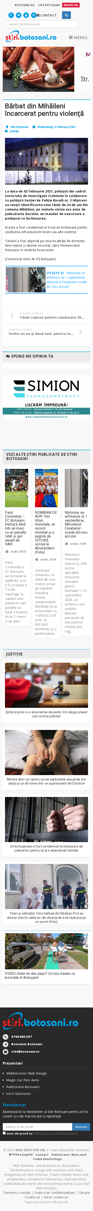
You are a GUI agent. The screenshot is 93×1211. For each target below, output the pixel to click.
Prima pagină (22, 1154)
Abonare (81, 1127)
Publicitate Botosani (23, 1087)
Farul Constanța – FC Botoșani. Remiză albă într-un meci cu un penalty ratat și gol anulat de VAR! (15, 528)
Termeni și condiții (17, 1192)
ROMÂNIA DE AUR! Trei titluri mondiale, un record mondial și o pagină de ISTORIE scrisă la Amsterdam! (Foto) (46, 532)
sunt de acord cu (42, 1133)
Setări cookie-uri (56, 1197)
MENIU (79, 37)
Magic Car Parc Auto (22, 1080)
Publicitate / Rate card (68, 1155)
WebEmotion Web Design (26, 1073)
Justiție (14, 131)
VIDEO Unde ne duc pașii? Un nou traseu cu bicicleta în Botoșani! (40, 975)
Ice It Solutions (18, 1093)
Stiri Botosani (19, 127)
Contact (42, 1155)
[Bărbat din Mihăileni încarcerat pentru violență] (46, 161)
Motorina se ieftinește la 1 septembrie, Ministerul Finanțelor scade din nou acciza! (76, 524)
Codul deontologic (47, 1159)
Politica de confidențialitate (55, 1133)
